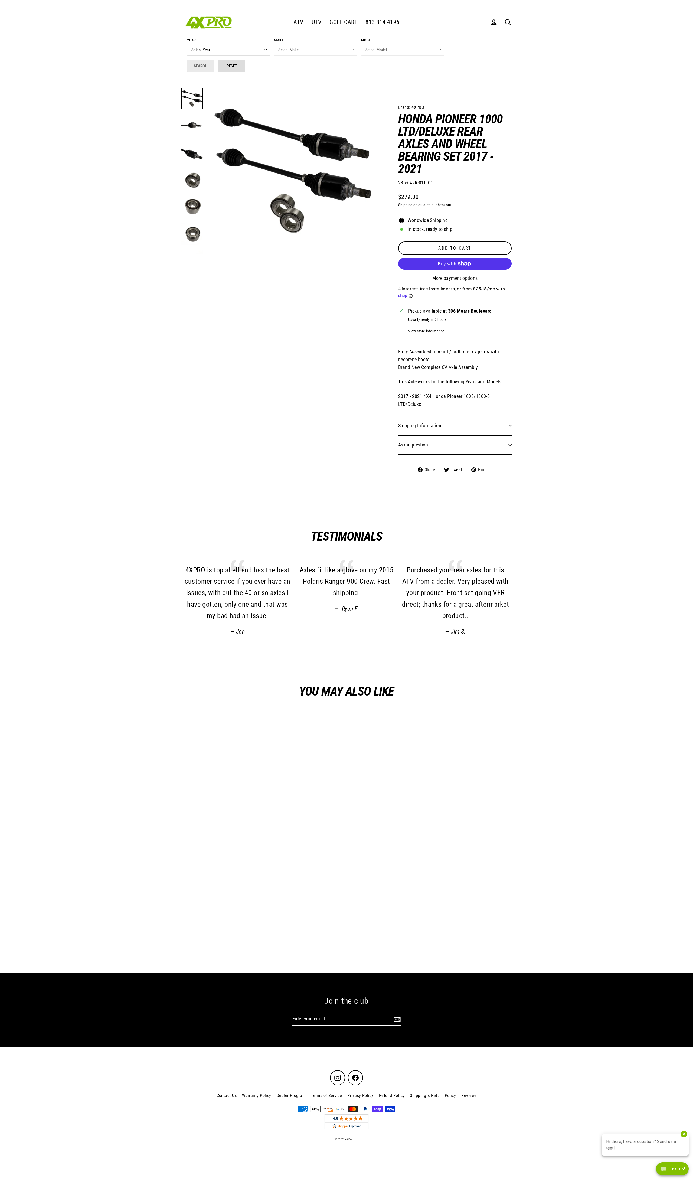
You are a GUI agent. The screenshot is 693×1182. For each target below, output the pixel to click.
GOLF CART (343, 22)
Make (279, 40)
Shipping (405, 205)
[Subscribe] (396, 1019)
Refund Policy (392, 1095)
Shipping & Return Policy (433, 1095)
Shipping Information (419, 425)
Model (367, 40)
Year (191, 40)
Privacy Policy (360, 1095)
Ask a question (413, 445)
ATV (298, 22)
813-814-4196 (382, 22)
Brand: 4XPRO (411, 107)
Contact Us (227, 1095)
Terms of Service (326, 1095)
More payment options (455, 278)
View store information (426, 331)
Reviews (468, 1095)
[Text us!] (672, 1170)
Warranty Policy (256, 1095)
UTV (316, 22)
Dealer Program (291, 1095)
